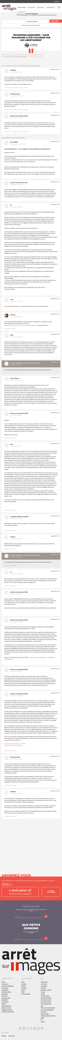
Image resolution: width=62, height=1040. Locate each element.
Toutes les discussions (46, 1002)
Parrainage (43, 988)
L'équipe (43, 994)
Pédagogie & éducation (7, 1010)
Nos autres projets (45, 996)
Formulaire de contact (46, 1000)
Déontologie (5, 994)
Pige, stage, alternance (46, 1004)
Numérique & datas (6, 992)
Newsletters (43, 1011)
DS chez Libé (11, 1036)
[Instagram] (31, 1029)
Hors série (4, 1036)
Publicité (4, 1004)
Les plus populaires (25, 994)
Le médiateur (44, 986)
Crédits (42, 1017)
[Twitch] (34, 1029)
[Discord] (38, 1029)
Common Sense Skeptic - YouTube (14, 743)
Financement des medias (8, 1011)
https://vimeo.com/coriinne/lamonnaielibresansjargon (21, 325)
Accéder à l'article (32, 21)
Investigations (5, 990)
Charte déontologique (46, 998)
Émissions (40, 7)
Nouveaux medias (6, 998)
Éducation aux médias (46, 990)
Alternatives (4, 996)
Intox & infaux (5, 988)
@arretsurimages (34, 45)
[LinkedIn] (42, 1029)
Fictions (3, 982)
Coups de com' (5, 984)
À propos (43, 992)
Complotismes (5, 1002)
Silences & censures (6, 1007)
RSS (42, 1019)
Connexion (56, 1)
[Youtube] (27, 1029)
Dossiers (23, 990)
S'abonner (54, 21)
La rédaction (34, 44)
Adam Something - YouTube (13, 745)
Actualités (31, 7)
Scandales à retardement (7, 986)
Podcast (43, 1021)
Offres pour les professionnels (48, 1007)
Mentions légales (45, 1013)
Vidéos (22, 992)
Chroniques (50, 7)
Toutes (22, 982)
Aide (42, 1006)
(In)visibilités (5, 1000)
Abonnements (44, 982)
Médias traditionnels (6, 1006)
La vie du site (44, 984)
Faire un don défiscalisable (47, 1010)
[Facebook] (20, 1029)
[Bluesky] (24, 1029)
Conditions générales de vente (48, 1015)
